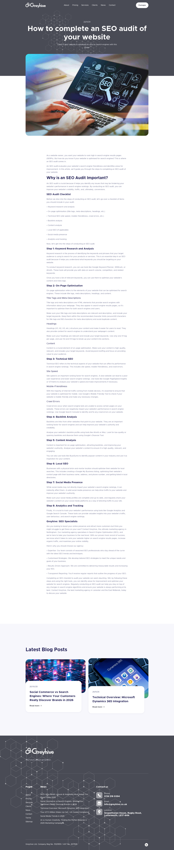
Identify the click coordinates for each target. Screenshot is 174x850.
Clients (95, 5)
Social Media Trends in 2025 (52, 816)
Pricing (75, 5)
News (103, 5)
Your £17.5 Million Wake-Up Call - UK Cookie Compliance (64, 812)
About (66, 5)
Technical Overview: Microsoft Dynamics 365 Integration (64, 808)
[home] (36, 5)
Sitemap (29, 822)
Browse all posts (137, 650)
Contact (112, 5)
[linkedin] (146, 844)
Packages (142, 5)
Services (85, 5)
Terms (28, 818)
